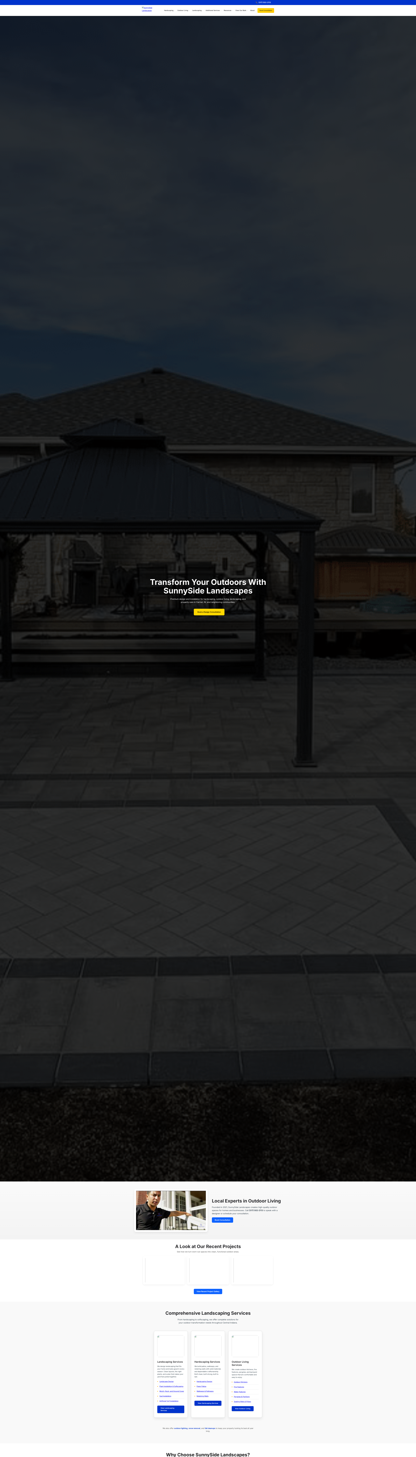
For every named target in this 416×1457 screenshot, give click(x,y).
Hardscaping (168, 10)
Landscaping (197, 10)
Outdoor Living (182, 10)
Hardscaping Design (204, 1381)
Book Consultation (266, 10)
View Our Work (240, 10)
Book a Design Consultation (209, 612)
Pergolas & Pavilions (242, 1397)
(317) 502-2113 (264, 2)
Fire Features (239, 1387)
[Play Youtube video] (171, 1210)
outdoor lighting (181, 1428)
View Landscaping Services (167, 1409)
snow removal (194, 1428)
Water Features (240, 1392)
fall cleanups (210, 1428)
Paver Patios (201, 1386)
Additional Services (213, 10)
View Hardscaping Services (208, 1403)
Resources (227, 10)
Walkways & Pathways (205, 1391)
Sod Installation (165, 1396)
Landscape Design (166, 1381)
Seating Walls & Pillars (242, 1402)
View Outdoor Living (242, 1409)
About (252, 10)
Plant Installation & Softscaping (171, 1386)
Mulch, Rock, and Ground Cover (171, 1391)
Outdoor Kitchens (240, 1382)
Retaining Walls (202, 1396)
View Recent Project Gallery (208, 1291)
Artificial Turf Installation (168, 1401)
